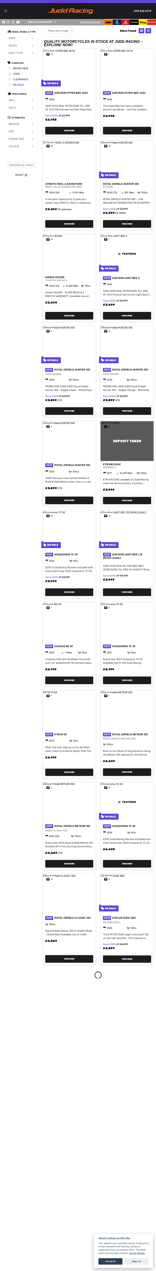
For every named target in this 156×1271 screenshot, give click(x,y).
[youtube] (18, 22)
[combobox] (21, 38)
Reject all (136, 1261)
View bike (69, 130)
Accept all (110, 1261)
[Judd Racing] (70, 10)
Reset (19, 175)
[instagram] (8, 22)
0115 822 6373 (142, 11)
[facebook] (3, 22)
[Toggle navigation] (5, 11)
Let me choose (137, 1253)
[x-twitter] (13, 22)
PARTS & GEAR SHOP (40, 22)
